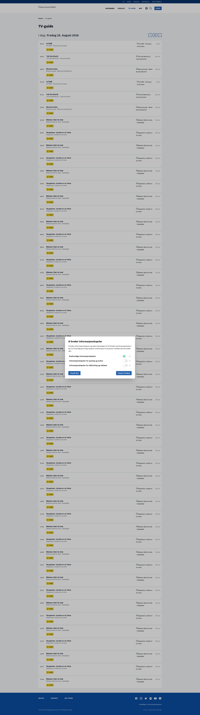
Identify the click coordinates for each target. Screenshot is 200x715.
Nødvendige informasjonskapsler (82, 356)
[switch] (125, 356)
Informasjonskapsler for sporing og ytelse (86, 361)
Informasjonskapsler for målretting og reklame (88, 365)
